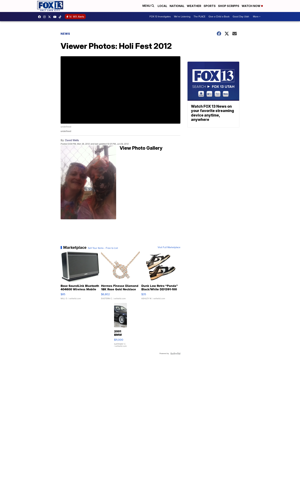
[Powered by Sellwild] (175, 353)
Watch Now (251, 6)
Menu (146, 5)
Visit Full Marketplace (169, 247)
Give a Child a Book (219, 16)
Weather (194, 6)
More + (256, 16)
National (177, 6)
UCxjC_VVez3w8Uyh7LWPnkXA (55, 16)
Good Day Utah (241, 16)
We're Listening (182, 16)
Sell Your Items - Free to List (103, 248)
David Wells (72, 140)
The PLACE (199, 16)
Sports (210, 6)
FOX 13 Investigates (160, 16)
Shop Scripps (228, 6)
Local (162, 6)
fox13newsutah (40, 16)
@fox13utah (61, 16)
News (65, 33)
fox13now (45, 16)
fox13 (50, 16)
